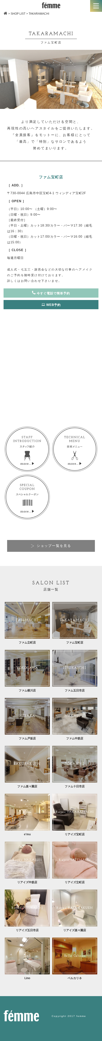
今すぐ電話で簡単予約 (53, 293)
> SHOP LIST (16, 13)
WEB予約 (53, 305)
